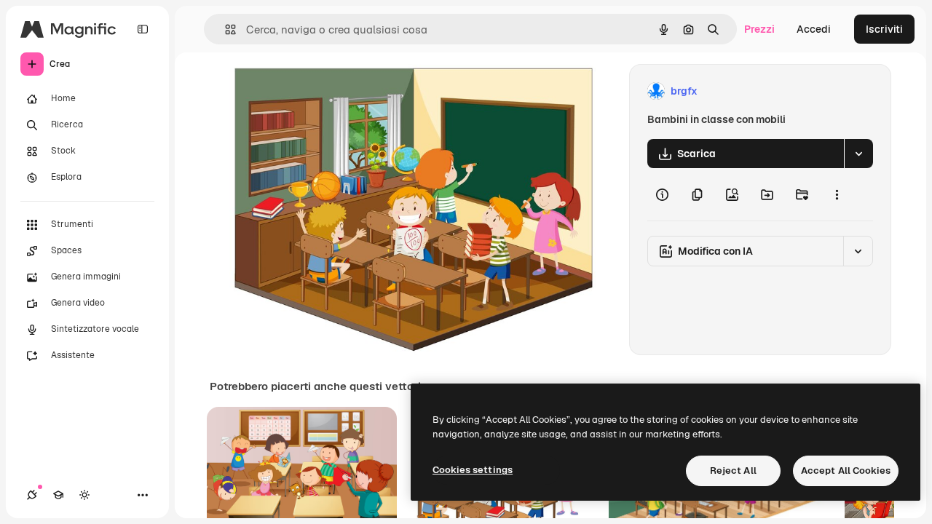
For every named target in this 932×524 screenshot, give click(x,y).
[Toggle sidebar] (142, 29)
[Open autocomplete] (225, 29)
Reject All (733, 470)
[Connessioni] (32, 495)
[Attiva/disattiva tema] (84, 495)
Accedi (814, 29)
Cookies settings (473, 470)
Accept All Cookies (845, 470)
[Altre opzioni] (836, 194)
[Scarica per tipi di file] (858, 153)
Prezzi (759, 29)
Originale (324, 91)
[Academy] (58, 495)
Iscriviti (884, 29)
